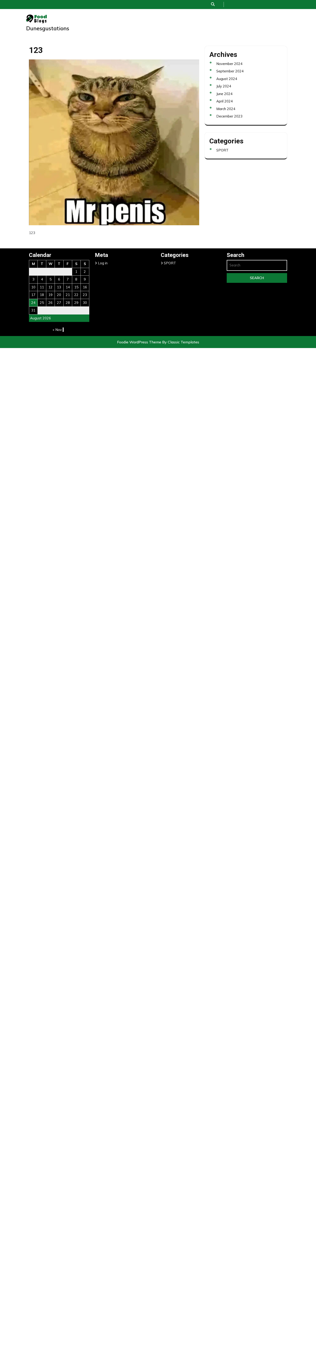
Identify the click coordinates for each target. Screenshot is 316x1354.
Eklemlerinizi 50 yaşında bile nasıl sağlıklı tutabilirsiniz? (175, 946)
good (175, 985)
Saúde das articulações (175, 1244)
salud (175, 1102)
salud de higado (175, 1205)
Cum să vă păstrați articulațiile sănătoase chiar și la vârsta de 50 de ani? (175, 933)
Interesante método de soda (175, 1011)
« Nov (57, 329)
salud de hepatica (175, 1192)
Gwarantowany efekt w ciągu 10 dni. (175, 998)
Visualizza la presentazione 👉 (175, 1296)
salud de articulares (175, 1179)
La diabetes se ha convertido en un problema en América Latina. (175, 1024)
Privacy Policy (175, 1076)
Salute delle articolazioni (175, 1231)
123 (175, 16)
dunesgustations (47, 28)
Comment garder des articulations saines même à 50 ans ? (175, 907)
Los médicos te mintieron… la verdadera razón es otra (175, 1050)
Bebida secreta (175, 713)
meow (175, 1063)
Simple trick (175, 1257)
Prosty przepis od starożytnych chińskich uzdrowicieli (175, 1089)
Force (175, 959)
